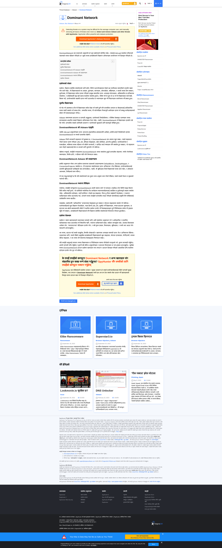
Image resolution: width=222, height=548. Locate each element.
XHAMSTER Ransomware (145, 59)
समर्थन (105, 4)
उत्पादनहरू (84, 4)
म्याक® (98, 44)
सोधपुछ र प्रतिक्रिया (127, 499)
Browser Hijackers (102, 340)
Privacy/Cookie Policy (113, 47)
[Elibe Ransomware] (75, 325)
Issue (62, 394)
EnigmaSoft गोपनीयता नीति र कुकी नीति (153, 500)
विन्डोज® (93, 44)
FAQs (117, 431)
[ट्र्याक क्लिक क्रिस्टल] (146, 325)
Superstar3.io (104, 336)
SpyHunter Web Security (66, 499)
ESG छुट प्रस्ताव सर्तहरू (150, 509)
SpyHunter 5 (105, 494)
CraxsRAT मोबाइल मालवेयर (144, 66)
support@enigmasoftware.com (87, 461)
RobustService (141, 129)
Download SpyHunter (86, 284)
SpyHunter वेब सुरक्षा (107, 499)
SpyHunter (62, 494)
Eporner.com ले (141, 56)
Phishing (134, 377)
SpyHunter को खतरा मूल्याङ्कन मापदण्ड (85, 516)
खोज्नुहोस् (140, 3)
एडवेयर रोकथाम (64, 78)
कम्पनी (112, 4)
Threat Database (64, 10)
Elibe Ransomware (71, 336)
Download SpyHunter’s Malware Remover (94, 39)
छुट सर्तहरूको (150, 472)
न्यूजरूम (125, 494)
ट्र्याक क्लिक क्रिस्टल (141, 336)
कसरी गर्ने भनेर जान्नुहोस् (155, 481)
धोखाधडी (139, 75)
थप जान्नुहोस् (93, 545)
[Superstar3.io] (111, 325)
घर (77, 4)
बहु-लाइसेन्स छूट (126, 3)
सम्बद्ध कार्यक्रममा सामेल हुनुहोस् (130, 497)
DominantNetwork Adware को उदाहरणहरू (73, 73)
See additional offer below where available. (86, 47)
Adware (74, 10)
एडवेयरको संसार (64, 64)
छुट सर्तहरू (126, 439)
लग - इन (159, 3)
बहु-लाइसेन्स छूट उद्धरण (110, 283)
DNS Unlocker (104, 390)
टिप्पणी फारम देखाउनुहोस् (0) (68, 301)
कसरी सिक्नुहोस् (155, 439)
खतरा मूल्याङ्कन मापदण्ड (117, 481)
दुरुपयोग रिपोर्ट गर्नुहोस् (128, 502)
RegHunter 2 (62, 497)
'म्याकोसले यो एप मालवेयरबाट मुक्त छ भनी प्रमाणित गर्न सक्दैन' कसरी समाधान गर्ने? (149, 158)
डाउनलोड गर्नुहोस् (143, 30)
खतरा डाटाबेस (84, 494)
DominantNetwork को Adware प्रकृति (72, 70)
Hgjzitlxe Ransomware (143, 109)
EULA (102, 47)
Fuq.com (139, 63)
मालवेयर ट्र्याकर (84, 497)
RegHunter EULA (149, 497)
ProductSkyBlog (142, 136)
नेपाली (149, 3)
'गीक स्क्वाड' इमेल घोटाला (143, 373)
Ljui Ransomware (142, 113)
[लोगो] (65, 3)
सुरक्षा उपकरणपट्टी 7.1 (143, 82)
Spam (141, 377)
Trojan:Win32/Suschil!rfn (144, 79)
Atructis (139, 86)
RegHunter (105, 502)
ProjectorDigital (141, 125)
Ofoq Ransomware (142, 102)
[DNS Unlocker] (111, 379)
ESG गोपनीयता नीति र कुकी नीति (152, 504)
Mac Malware (69, 23)
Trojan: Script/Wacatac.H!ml (145, 89)
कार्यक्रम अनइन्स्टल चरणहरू (68, 516)
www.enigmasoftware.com (70, 453)
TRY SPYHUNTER (142, 536)
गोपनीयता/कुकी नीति (118, 439)
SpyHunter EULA (149, 494)
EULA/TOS (103, 439)
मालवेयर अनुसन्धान (95, 4)
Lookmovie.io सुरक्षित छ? (143, 148)
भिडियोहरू (83, 499)
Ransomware (65, 340)
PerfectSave (140, 132)
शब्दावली (82, 502)
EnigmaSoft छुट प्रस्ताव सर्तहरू (152, 506)
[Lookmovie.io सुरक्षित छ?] (75, 379)
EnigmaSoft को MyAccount (109, 461)
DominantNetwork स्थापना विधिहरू (71, 75)
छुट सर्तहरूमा (92, 481)
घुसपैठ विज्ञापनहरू (65, 67)
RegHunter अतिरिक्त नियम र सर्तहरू (122, 516)
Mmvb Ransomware (143, 99)
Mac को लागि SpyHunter (108, 497)
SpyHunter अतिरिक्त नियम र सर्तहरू (104, 516)
